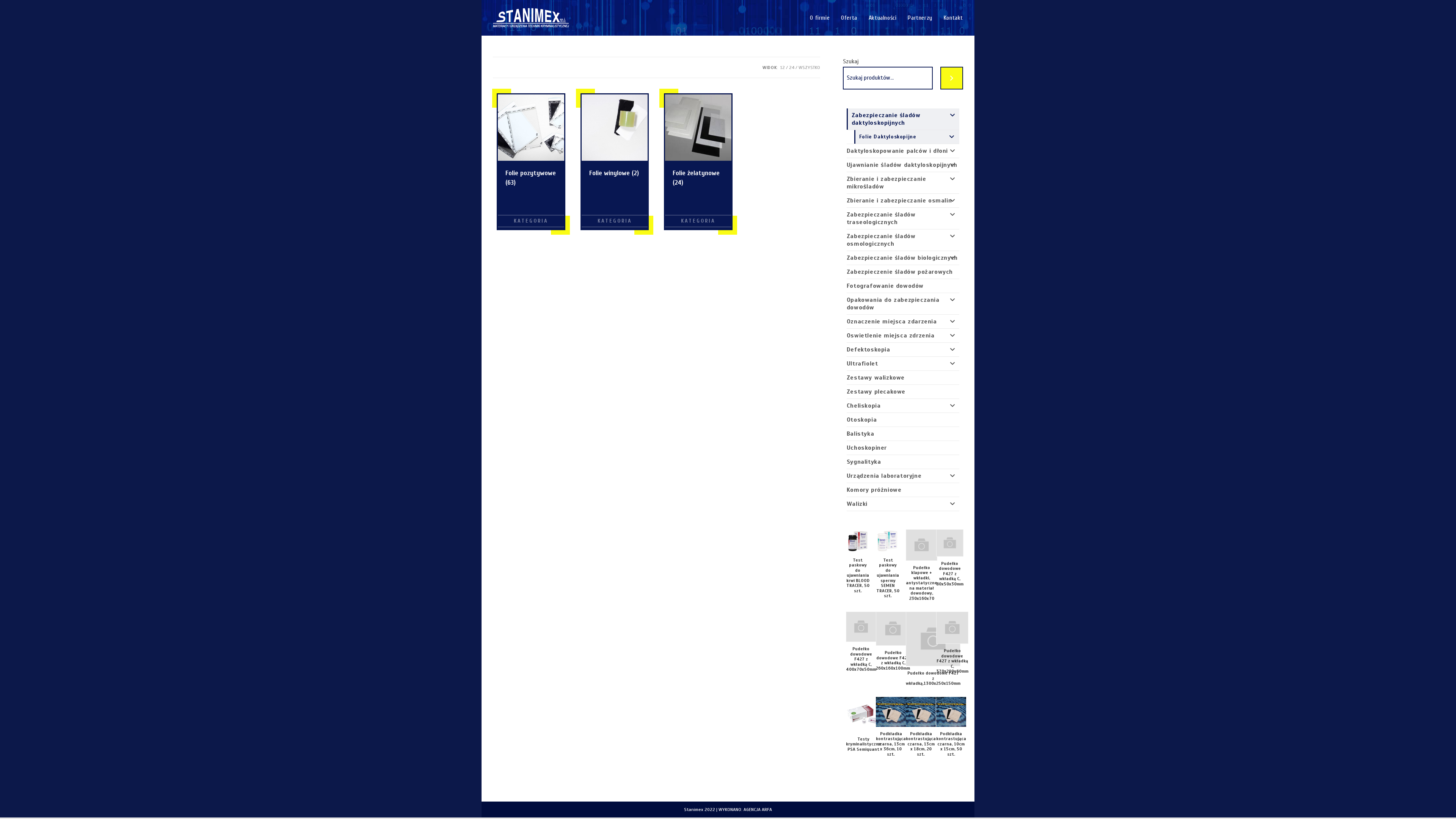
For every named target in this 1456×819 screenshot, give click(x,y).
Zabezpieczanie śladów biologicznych (902, 258)
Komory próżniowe (874, 490)
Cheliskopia (864, 406)
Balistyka (860, 434)
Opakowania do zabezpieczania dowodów (893, 303)
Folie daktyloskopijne (887, 136)
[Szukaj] (951, 78)
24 (791, 67)
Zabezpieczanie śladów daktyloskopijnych (886, 119)
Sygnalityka (864, 462)
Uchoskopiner (867, 448)
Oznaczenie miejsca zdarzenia (892, 321)
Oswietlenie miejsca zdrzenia (891, 335)
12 (782, 67)
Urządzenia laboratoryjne (884, 476)
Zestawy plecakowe (876, 391)
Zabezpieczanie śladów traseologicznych (881, 218)
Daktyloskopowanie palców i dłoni (897, 151)
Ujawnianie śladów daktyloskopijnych (902, 165)
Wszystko (809, 67)
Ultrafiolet (862, 363)
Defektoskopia (868, 349)
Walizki (857, 504)
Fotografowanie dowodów (885, 286)
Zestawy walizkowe (876, 377)
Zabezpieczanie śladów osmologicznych (881, 240)
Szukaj (850, 61)
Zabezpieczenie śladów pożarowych (900, 272)
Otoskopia (862, 420)
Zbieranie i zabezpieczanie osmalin (899, 200)
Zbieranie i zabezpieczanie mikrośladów (886, 182)
